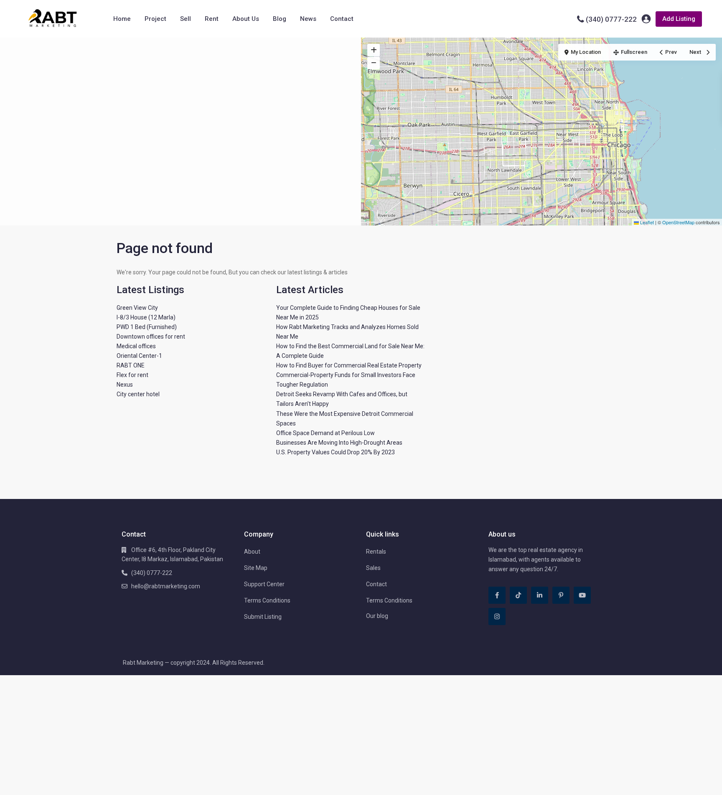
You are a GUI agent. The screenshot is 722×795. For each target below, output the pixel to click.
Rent (212, 19)
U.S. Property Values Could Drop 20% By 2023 (335, 452)
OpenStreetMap (678, 222)
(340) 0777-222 (611, 19)
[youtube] (582, 595)
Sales (373, 568)
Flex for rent (132, 375)
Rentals (376, 551)
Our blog (377, 616)
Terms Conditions (267, 600)
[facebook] (497, 595)
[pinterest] (560, 595)
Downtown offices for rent (151, 336)
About (252, 551)
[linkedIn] (539, 595)
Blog (279, 19)
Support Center (264, 584)
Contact (341, 19)
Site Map (255, 568)
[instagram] (497, 616)
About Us (245, 19)
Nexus (125, 384)
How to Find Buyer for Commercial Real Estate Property (349, 365)
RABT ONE (131, 365)
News (308, 19)
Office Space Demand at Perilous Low (325, 433)
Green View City (137, 307)
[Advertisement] (180, 100)
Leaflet (646, 222)
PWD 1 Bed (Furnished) (147, 327)
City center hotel (138, 394)
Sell (185, 19)
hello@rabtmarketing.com (165, 586)
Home (122, 19)
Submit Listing (263, 616)
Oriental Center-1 (139, 355)
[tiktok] (518, 595)
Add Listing (678, 19)
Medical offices (136, 346)
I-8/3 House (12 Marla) (146, 317)
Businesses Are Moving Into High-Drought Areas (339, 442)
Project (155, 19)
